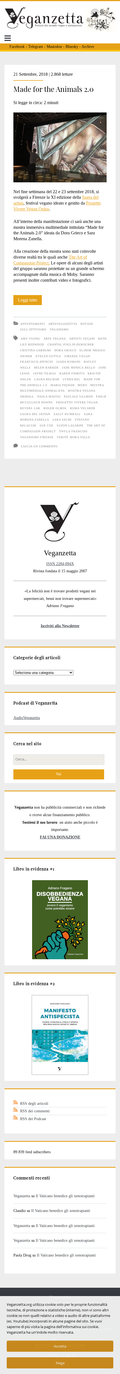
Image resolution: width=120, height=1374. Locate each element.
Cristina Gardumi (35, 350)
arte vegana (55, 338)
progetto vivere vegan (77, 402)
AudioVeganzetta (26, 717)
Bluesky (72, 47)
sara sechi (61, 419)
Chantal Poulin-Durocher (70, 344)
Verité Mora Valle (73, 437)
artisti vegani (82, 338)
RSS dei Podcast (33, 1119)
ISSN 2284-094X (60, 563)
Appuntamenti (32, 323)
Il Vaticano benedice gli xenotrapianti (65, 1196)
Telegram (35, 47)
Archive (87, 47)
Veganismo (59, 329)
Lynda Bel (71, 379)
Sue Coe (46, 425)
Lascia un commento (39, 446)
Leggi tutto (30, 301)
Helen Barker (46, 367)
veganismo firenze (37, 437)
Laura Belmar (46, 379)
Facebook (17, 47)
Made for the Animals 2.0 (53, 89)
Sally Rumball (67, 414)
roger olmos (55, 408)
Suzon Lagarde (70, 425)
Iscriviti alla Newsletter (60, 626)
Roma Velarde (82, 408)
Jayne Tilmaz (44, 373)
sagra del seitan (35, 414)
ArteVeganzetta (62, 323)
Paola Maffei (49, 396)
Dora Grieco (65, 350)
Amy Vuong (30, 338)
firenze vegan (77, 356)
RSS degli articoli (34, 1103)
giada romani (68, 361)
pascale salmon (78, 396)
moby (82, 385)
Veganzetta (21, 1196)
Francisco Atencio (36, 361)
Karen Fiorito (72, 373)
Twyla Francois (73, 431)
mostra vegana (81, 390)
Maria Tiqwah (62, 385)
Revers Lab (30, 408)
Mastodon (54, 47)
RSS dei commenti (35, 1111)
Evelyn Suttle (48, 356)
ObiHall (27, 396)
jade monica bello (78, 367)
